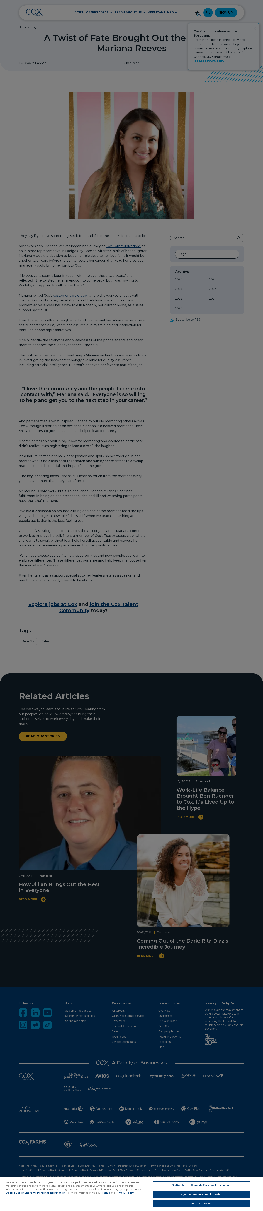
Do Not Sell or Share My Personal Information (35, 1192)
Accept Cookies (201, 1203)
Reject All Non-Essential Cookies (201, 1194)
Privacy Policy (125, 1192)
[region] (131, 1194)
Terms (106, 1192)
